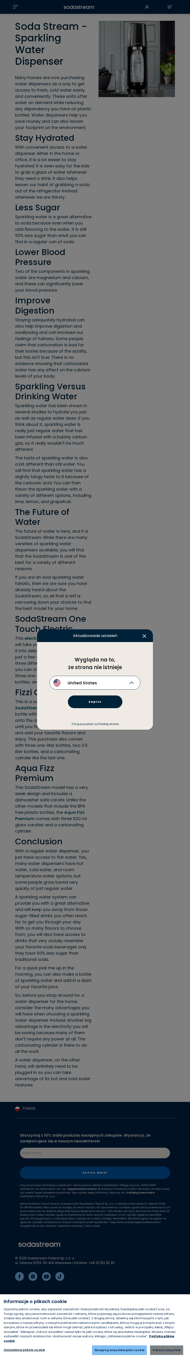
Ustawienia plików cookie (24, 1350)
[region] (95, 1326)
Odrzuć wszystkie (166, 1350)
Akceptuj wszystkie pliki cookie (119, 1350)
